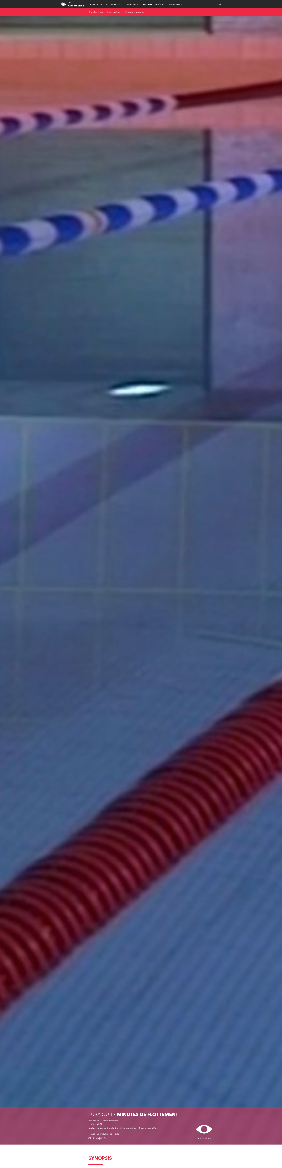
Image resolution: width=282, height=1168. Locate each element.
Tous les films (96, 12)
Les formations (112, 4)
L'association (95, 4)
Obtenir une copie (134, 12)
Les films (147, 4)
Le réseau (159, 4)
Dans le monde (175, 4)
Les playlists (113, 12)
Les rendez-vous (132, 4)
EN (220, 4)
